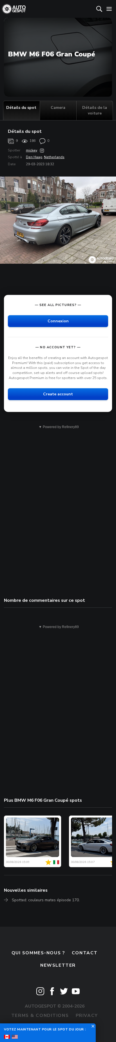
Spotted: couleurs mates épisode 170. (46, 900)
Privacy (87, 1015)
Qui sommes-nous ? (38, 953)
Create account (58, 394)
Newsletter (58, 965)
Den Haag (34, 157)
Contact (85, 953)
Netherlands (54, 157)
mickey (31, 150)
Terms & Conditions (40, 1015)
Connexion (58, 321)
